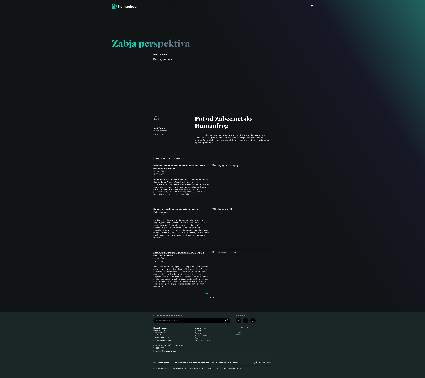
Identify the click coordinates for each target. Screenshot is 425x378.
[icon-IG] (253, 320)
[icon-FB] (238, 320)
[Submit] (226, 321)
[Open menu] (312, 6)
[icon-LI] (245, 320)
